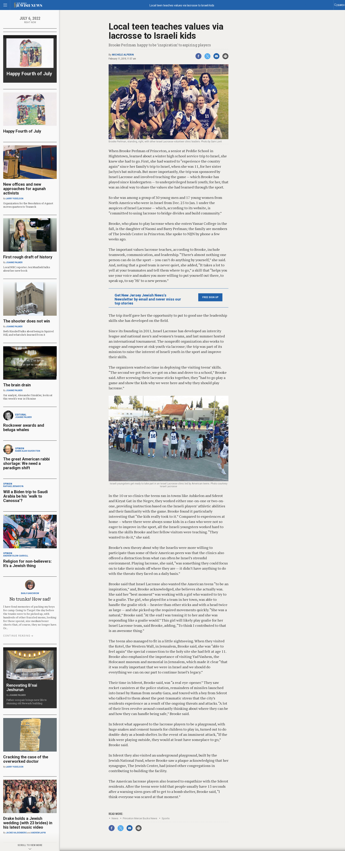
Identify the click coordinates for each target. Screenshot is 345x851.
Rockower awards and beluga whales (23, 427)
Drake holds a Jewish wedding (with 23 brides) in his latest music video (27, 823)
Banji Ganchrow (30, 593)
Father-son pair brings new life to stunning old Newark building (26, 701)
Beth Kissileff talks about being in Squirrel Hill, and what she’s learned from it (28, 332)
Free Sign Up (210, 297)
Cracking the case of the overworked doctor (25, 759)
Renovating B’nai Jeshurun (21, 687)
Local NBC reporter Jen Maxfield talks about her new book (26, 268)
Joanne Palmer (14, 262)
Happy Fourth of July (29, 73)
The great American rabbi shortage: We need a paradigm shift (26, 463)
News (115, 818)
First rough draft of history (27, 257)
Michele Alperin (123, 54)
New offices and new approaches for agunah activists (24, 188)
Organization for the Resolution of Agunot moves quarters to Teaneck (28, 204)
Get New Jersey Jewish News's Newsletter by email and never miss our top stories (148, 299)
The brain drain (17, 385)
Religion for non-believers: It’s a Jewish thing (27, 563)
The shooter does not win (26, 321)
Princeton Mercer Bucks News (140, 818)
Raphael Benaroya (13, 486)
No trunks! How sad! (30, 599)
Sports (166, 818)
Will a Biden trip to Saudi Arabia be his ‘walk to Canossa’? (25, 496)
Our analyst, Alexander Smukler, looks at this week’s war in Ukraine (27, 396)
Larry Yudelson (14, 198)
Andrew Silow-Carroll (15, 556)
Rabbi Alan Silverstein (27, 451)
